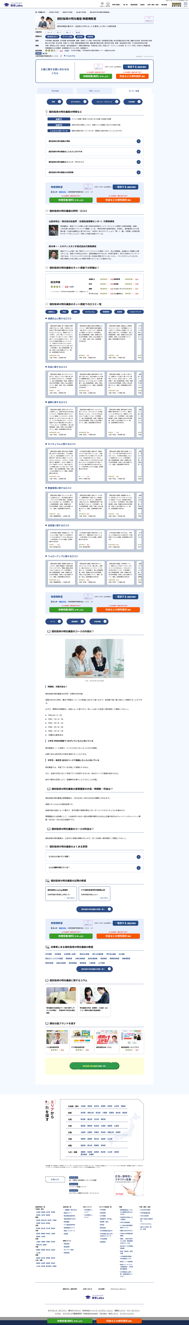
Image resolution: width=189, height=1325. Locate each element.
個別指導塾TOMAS (70, 1219)
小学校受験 (103, 1239)
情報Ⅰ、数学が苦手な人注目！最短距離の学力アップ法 (126, 1241)
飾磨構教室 (126, 958)
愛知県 (83, 1125)
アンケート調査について (77, 1186)
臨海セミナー (68, 1213)
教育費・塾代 (104, 1222)
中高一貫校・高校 (152, 5)
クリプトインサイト (127, 1313)
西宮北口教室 (84, 954)
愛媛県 (96, 1145)
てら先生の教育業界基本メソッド (126, 1226)
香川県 (89, 1145)
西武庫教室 (73, 963)
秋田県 (109, 1106)
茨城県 (111, 1112)
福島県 (123, 1106)
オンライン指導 (69, 1250)
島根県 (89, 1139)
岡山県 (96, 1139)
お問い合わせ (87, 1289)
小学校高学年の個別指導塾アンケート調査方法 (96, 50)
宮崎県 (116, 1152)
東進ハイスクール (69, 1231)
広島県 (103, 1139)
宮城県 (103, 1106)
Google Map (70, 56)
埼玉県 (98, 1112)
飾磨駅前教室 (114, 958)
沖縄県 (91, 1154)
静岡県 (89, 1125)
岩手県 (96, 1106)
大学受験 (103, 1216)
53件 (67, 50)
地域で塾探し (116, 5)
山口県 (109, 1139)
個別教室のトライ (69, 1228)
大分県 (109, 1152)
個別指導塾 (134, 5)
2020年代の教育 (145, 1210)
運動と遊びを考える (126, 1231)
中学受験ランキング (88, 1211)
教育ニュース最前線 (126, 1262)
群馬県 (124, 1112)
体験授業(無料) (95, 76)
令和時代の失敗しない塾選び (126, 1218)
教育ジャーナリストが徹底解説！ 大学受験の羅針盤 (126, 1267)
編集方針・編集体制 (70, 1289)
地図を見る (62, 192)
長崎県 (96, 1152)
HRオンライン (113, 1313)
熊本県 (103, 1152)
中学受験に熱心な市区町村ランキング (106, 1235)
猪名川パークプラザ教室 (54, 958)
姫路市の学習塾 (67, 12)
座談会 (142, 5)
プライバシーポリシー (118, 1289)
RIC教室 (122, 954)
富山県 (89, 1119)
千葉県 (104, 1112)
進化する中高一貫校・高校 (145, 1228)
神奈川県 (90, 1112)
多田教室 (58, 954)
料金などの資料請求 (132, 76)
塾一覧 (125, 5)
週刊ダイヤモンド (74, 1310)
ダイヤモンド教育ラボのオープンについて (84, 1193)
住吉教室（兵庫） (70, 954)
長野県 (109, 1125)
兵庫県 (89, 1132)
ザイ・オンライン (133, 1310)
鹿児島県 (84, 1154)
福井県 (103, 1119)
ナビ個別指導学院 (69, 1225)
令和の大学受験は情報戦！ (126, 1235)
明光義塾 (66, 1222)
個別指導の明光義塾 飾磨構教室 (99, 12)
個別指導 (66, 1244)
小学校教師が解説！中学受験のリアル (126, 1257)
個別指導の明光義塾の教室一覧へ (93, 909)
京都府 (96, 1132)
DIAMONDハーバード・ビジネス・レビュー (97, 1310)
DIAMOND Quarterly (90, 1313)
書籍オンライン (120, 1310)
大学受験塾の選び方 (106, 1231)
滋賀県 (118, 1132)
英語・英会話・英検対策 (126, 1252)
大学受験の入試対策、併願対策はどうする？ (126, 1274)
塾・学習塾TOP (40, 12)
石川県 (96, 1119)
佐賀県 (89, 1152)
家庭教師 (103, 1242)
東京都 (83, 1112)
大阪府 (83, 1132)
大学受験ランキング (88, 1216)
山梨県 (116, 1125)
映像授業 (66, 1253)
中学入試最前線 (125, 1222)
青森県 (89, 1106)
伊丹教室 (48, 954)
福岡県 (83, 1152)
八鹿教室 (92, 963)
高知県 (103, 1145)
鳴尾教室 (69, 958)
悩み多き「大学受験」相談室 (126, 1247)
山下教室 (101, 963)
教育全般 (103, 1228)
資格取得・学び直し (106, 1219)
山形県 (116, 1106)
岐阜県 (96, 1125)
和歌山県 (110, 1132)
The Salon (103, 1313)
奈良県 (103, 1132)
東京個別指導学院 (69, 1216)
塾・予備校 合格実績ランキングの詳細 (82, 1180)
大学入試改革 (144, 1216)
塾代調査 (164, 5)
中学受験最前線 (145, 1213)
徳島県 (83, 1145)
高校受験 (103, 1213)
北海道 (83, 1106)
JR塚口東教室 (80, 958)
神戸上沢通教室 (97, 954)
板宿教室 (103, 958)
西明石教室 (49, 963)
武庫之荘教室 (61, 963)
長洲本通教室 (92, 958)
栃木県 (118, 1112)
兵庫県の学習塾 (54, 12)
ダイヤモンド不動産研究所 (72, 1313)
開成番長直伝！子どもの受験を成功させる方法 (126, 1212)
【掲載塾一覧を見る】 (70, 1210)
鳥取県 (83, 1139)
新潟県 (83, 1119)
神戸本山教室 (111, 954)
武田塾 (66, 1234)
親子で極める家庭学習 (146, 1220)
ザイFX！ (58, 1313)
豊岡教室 (83, 963)
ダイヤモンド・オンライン (57, 1310)
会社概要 (101, 1289)
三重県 (103, 1125)
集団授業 (66, 1247)
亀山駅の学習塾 (81, 12)
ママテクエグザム (145, 1224)
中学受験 (103, 1210)
